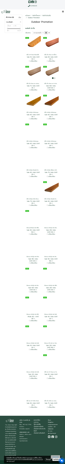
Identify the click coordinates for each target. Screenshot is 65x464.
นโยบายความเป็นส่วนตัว (37, 459)
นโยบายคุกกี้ (12, 461)
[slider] (7, 28)
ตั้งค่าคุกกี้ (48, 459)
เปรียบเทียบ (33, 61)
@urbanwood (52, 433)
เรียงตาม (28, 33)
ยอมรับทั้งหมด (56, 459)
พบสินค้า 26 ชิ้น (30, 28)
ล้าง (20, 17)
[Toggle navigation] (63, 11)
